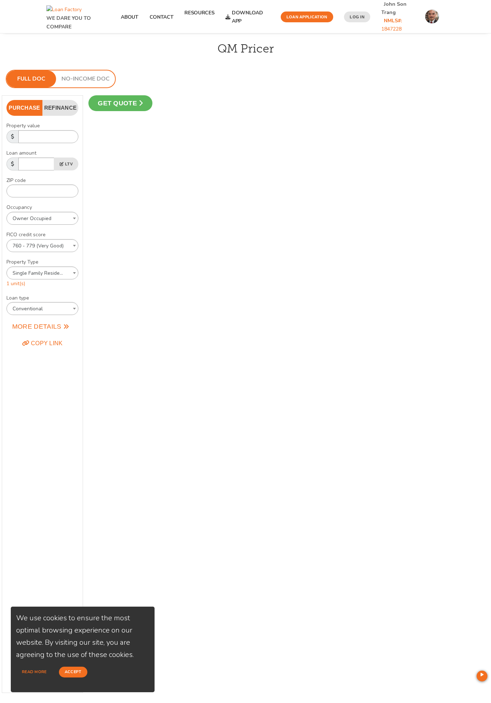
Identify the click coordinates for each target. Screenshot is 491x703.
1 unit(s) (15, 283)
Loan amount (21, 153)
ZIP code (16, 180)
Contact (162, 17)
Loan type (17, 298)
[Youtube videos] (482, 676)
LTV (68, 164)
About (129, 17)
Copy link (46, 343)
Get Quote (118, 103)
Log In (357, 17)
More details (37, 326)
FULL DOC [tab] (31, 79)
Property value (23, 125)
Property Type (22, 262)
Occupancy (19, 207)
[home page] (64, 7)
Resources (199, 16)
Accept (73, 672)
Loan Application (306, 17)
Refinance (60, 108)
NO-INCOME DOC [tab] (85, 79)
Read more (34, 672)
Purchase (24, 108)
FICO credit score (26, 234)
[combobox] (42, 218)
